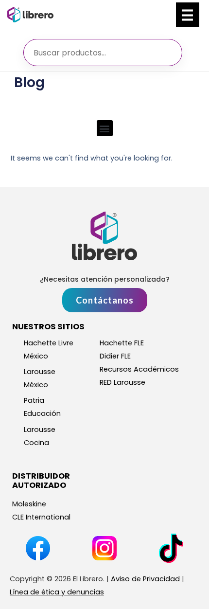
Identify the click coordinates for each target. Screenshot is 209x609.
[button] (105, 128)
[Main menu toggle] (187, 14)
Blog (29, 82)
